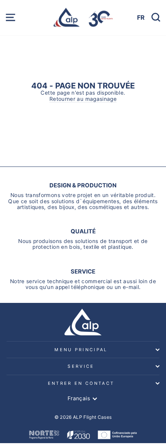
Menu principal (80, 349)
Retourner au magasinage (83, 99)
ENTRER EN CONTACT (81, 383)
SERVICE (81, 366)
